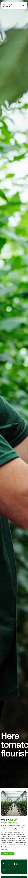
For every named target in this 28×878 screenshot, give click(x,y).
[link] (10, 6)
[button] (23, 5)
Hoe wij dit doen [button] (7, 853)
